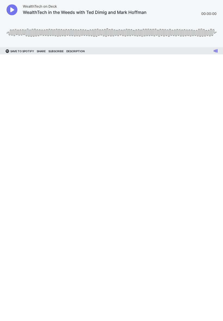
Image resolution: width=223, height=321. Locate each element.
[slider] (111, 30)
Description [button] (75, 51)
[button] (12, 9)
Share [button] (41, 51)
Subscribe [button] (56, 51)
